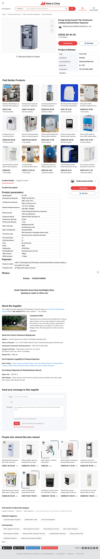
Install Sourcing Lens (50, 548)
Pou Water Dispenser (47, 366)
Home (4, 14)
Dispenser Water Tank (76, 533)
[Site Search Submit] (72, 9)
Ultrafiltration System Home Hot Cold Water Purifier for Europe (49, 492)
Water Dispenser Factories (31, 529)
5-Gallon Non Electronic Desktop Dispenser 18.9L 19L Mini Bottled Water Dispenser (48, 166)
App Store (7, 548)
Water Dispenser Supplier (11, 533)
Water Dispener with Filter (32, 363)
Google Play (18, 548)
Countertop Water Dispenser (12, 520)
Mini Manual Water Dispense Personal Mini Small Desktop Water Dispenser (69, 105)
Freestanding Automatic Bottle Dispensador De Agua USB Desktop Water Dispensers (69, 166)
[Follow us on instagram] (89, 548)
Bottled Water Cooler (31, 520)
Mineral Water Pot (47, 363)
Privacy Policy (80, 554)
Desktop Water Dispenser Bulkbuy (31, 538)
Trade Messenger (33, 548)
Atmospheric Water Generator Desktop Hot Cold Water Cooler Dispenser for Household (88, 105)
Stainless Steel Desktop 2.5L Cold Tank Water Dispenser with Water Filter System (10, 105)
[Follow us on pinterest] (94, 548)
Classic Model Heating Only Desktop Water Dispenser (49, 135)
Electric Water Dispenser (70, 529)
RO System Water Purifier (26, 366)
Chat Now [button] (90, 43)
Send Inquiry (67, 43)
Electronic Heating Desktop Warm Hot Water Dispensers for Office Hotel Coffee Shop (30, 135)
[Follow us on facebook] (83, 548)
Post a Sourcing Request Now (24, 427)
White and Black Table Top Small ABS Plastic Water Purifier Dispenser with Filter (30, 462)
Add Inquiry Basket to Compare (29, 56)
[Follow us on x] (86, 548)
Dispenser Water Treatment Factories (34, 533)
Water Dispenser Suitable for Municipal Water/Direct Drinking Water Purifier (69, 462)
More (3, 542)
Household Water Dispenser (57, 533)
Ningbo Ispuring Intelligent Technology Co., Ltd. (77, 26)
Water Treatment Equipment (31, 14)
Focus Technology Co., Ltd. (36, 554)
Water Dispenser (47, 14)
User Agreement (60, 554)
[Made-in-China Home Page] (50, 3)
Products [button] (20, 9)
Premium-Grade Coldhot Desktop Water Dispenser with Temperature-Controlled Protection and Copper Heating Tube (69, 135)
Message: (10, 407)
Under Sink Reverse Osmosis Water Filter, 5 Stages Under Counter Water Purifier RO (10, 492)
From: (11, 397)
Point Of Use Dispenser (48, 520)
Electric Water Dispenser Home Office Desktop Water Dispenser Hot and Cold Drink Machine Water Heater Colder (88, 135)
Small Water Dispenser (10, 538)
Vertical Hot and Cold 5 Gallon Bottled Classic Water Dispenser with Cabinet (88, 462)
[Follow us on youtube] (91, 548)
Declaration (70, 554)
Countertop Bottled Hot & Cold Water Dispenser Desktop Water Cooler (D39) (49, 105)
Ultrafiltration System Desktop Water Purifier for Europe (68, 492)
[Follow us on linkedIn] (97, 548)
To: (12, 402)
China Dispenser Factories (51, 529)
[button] (3, 3)
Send (16, 423)
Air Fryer (37, 366)
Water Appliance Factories (11, 529)
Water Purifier (12, 366)
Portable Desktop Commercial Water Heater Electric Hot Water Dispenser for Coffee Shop (30, 166)
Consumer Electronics (14, 14)
